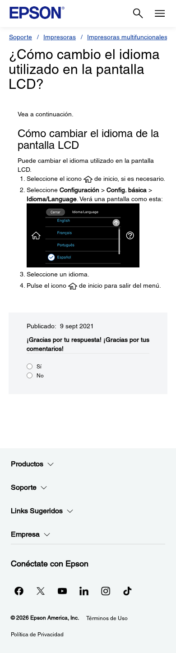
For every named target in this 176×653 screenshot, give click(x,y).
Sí (39, 366)
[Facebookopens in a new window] (19, 591)
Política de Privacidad (37, 634)
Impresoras (59, 37)
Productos (27, 464)
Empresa (25, 534)
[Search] (138, 13)
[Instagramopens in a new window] (105, 591)
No (40, 375)
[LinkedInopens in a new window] (84, 591)
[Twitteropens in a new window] (40, 591)
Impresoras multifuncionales (127, 37)
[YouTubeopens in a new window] (62, 591)
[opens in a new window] (127, 591)
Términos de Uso (107, 618)
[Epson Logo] (37, 12)
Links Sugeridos (37, 510)
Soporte (20, 37)
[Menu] (160, 13)
